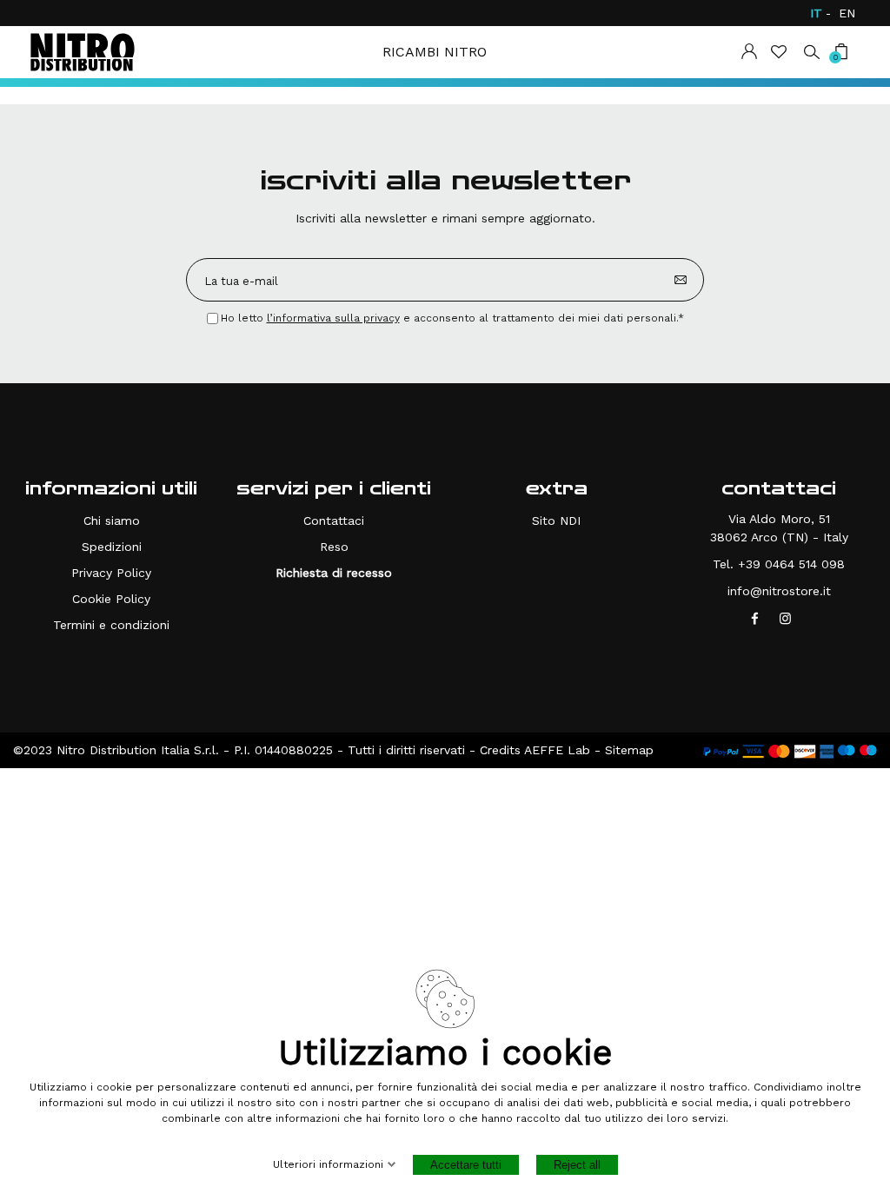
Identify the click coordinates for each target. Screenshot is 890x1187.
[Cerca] (812, 50)
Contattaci (333, 520)
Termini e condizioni (111, 625)
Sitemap (629, 750)
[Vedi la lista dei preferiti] (780, 51)
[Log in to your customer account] (749, 51)
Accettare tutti (465, 1164)
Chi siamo (111, 520)
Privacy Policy (111, 573)
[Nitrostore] (82, 52)
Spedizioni (112, 547)
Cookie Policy (111, 599)
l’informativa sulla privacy (333, 318)
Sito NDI (556, 520)
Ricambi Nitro (434, 51)
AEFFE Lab (557, 750)
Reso (334, 547)
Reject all (577, 1164)
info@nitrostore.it (779, 591)
